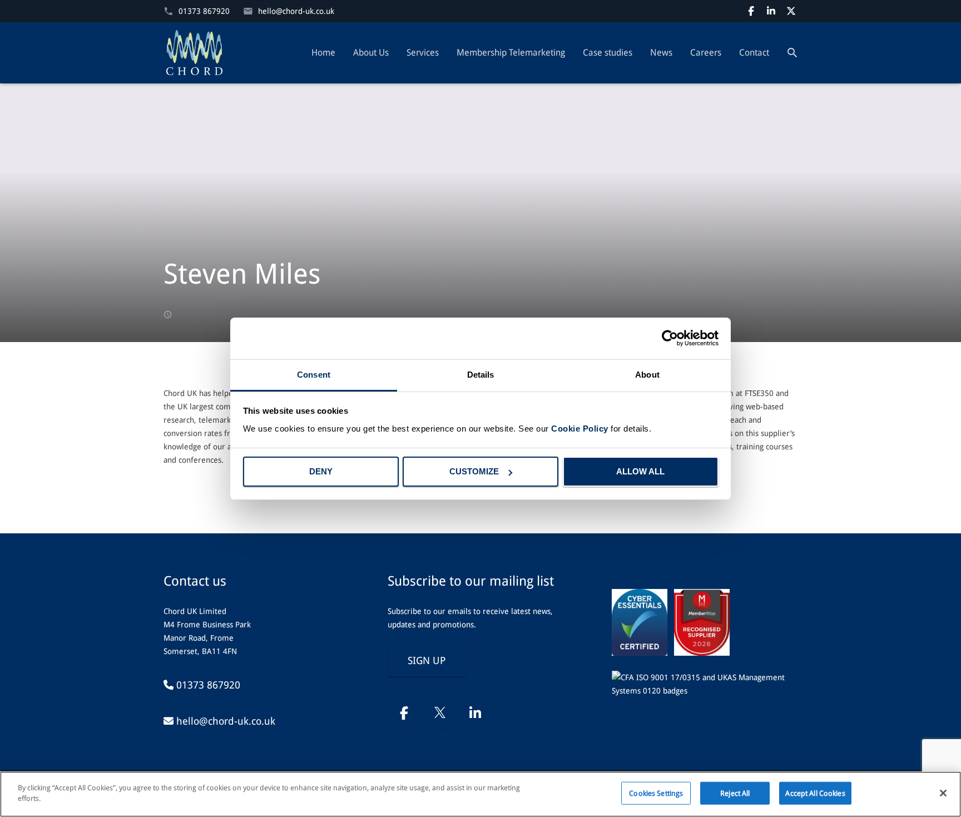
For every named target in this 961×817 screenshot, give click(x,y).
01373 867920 (204, 11)
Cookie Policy (579, 428)
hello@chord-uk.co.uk (296, 11)
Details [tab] (480, 374)
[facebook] (751, 11)
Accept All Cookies (815, 793)
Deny (321, 471)
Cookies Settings (656, 793)
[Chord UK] (194, 52)
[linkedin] (771, 11)
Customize (474, 471)
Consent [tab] (313, 374)
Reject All (735, 793)
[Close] (943, 793)
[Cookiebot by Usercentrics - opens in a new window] (670, 338)
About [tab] (647, 374)
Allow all (640, 471)
